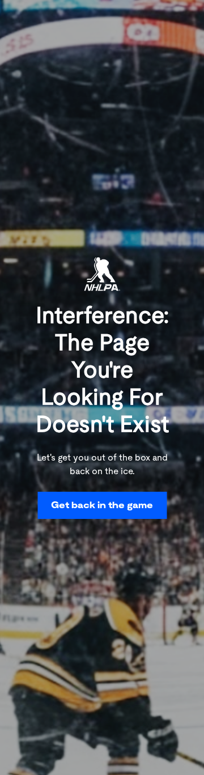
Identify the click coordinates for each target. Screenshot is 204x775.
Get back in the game (102, 505)
